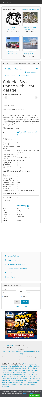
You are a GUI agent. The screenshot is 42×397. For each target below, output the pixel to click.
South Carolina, (34, 380)
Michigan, (24, 372)
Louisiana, (29, 370)
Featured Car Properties (30, 9)
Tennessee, (16, 382)
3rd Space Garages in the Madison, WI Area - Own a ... (12, 30)
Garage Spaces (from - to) (9, 289)
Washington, (12, 384)
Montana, (20, 374)
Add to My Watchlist (13, 69)
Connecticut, (34, 366)
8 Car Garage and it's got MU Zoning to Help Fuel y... (29, 29)
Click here (9, 345)
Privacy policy (33, 393)
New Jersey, (19, 376)
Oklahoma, (36, 378)
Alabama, (26, 364)
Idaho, (29, 368)
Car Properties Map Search (16, 264)
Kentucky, (21, 370)
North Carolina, (11, 378)
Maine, (35, 370)
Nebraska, (28, 374)
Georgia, (18, 368)
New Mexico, (29, 376)
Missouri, (13, 374)
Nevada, (35, 374)
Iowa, (10, 370)
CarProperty (7, 2)
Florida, (12, 368)
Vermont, (33, 382)
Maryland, (5, 372)
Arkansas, (11, 366)
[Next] (38, 63)
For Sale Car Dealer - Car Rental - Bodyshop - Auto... (13, 55)
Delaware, (5, 368)
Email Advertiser (10, 75)
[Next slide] (36, 97)
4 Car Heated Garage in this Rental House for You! (29, 55)
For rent (25, 296)
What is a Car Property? (15, 260)
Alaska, (33, 364)
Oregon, (4, 380)
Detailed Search (21, 307)
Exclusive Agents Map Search (17, 269)
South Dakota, (6, 382)
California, (19, 366)
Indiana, (4, 370)
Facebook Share (24, 75)
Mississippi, (5, 374)
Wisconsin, (31, 384)
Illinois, (34, 368)
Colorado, (26, 366)
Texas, (23, 382)
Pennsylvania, (13, 380)
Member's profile (31, 72)
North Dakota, (22, 378)
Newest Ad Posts (12, 256)
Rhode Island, (23, 380)
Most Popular (11, 273)
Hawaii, (24, 368)
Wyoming (5, 386)
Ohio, (30, 378)
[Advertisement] (21, 237)
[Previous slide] (5, 97)
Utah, (28, 382)
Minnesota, (32, 372)
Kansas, (15, 370)
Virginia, (4, 384)
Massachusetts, (15, 372)
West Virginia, (22, 384)
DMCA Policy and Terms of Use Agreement (18, 352)
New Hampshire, (7, 376)
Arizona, (4, 366)
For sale (6, 296)
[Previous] (4, 63)
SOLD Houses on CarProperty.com (21, 63)
